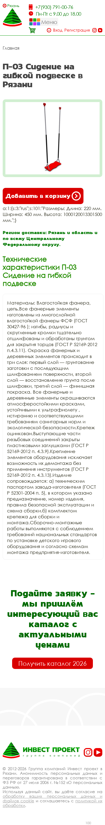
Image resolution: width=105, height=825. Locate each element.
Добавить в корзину (37, 195)
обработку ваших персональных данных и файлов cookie (52, 798)
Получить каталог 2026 (52, 663)
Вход (57, 30)
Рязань (13, 5)
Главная (11, 48)
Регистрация (77, 30)
